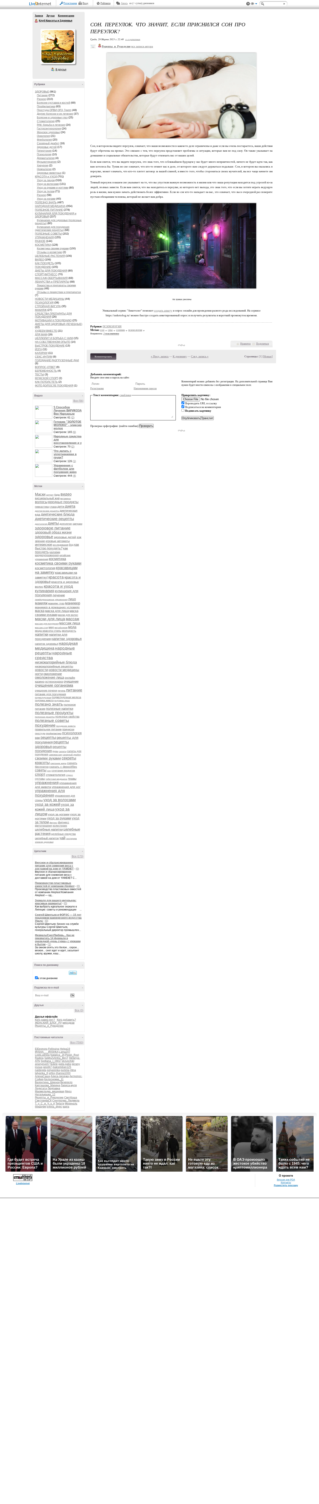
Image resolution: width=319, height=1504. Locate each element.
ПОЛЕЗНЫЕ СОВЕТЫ (48, 233)
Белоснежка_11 (54, 1079)
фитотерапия (43, 825)
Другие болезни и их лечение (55, 113)
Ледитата (41, 1088)
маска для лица (57, 611)
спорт (40, 774)
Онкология (43, 136)
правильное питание (48, 729)
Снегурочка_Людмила (65, 1100)
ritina (73, 1070)
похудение (45, 725)
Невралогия (44, 169)
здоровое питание (53, 528)
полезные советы (52, 720)
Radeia (39, 1058)
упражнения (47, 782)
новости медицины (64, 670)
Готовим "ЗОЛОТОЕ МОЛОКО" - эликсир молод (68, 425)
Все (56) (78, 400)
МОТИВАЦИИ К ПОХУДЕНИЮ (53, 320)
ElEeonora (41, 1048)
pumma (65, 1070)
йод (71, 544)
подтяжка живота (44, 700)
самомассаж (55, 754)
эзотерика (71, 838)
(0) (77, 868)
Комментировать (103, 356)
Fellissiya (53, 1048)
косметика (57, 559)
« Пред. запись (160, 356)
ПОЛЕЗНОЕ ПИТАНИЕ (49, 209)
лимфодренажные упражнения (51, 599)
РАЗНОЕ (40, 241)
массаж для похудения (47, 623)
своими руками (48, 758)
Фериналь (71, 1103)
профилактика (53, 733)
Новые (268, 356)
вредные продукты (63, 502)
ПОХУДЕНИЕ (43, 267)
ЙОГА (38, 349)
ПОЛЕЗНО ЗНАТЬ (46, 202)
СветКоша (70, 1097)
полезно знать (49, 704)
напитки (41, 634)
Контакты (286, 1182)
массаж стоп (41, 627)
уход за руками (59, 818)
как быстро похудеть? (57, 546)
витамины (65, 498)
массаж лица (69, 623)
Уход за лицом (46, 180)
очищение (71, 681)
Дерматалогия (46, 158)
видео (66, 494)
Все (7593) (76, 1042)
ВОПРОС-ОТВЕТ (45, 367)
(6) (74, 432)
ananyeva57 (42, 1064)
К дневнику (180, 356)
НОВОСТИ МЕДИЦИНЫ (49, 298)
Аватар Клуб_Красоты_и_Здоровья (57, 46)
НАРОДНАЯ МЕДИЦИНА (50, 206)
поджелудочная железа (66, 697)
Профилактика (46, 106)
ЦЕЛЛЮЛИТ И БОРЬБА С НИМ (54, 338)
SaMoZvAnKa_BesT (56, 1058)
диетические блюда (57, 514)
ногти (39, 674)
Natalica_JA (57, 1054)
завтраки (77, 523)
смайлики (125, 395)
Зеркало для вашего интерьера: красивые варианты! (55, 902)
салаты (62, 751)
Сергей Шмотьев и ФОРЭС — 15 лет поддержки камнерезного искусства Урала (58, 917)
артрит (50, 495)
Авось (124, 3)
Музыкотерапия (47, 161)
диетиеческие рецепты (47, 511)
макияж (41, 603)
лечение (59, 595)
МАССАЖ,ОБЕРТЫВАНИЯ (51, 278)
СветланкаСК (43, 1100)
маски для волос (68, 615)
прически (68, 729)
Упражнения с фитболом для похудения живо (65, 469)
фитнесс (63, 822)
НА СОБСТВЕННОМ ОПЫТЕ (52, 341)
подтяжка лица (62, 700)
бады (57, 494)
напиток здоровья (46, 643)
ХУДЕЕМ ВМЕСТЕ (46, 330)
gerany (76, 1064)
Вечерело (66, 1082)
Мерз (68, 1091)
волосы (41, 502)
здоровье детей (65, 537)
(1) (74, 461)
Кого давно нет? (45, 1019)
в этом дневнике (48, 978)
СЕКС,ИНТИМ (43, 356)
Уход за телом (45, 191)
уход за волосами (59, 800)
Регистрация (70, 3)
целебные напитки (49, 829)
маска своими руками (56, 613)
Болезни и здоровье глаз (52, 117)
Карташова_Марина (47, 1085)
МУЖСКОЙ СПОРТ (46, 378)
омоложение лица (49, 677)
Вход (85, 3)
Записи (39, 15)
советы (40, 770)
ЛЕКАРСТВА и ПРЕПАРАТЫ (52, 281)
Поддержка (248, 4)
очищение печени (46, 690)
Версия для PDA (286, 1179)
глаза (53, 506)
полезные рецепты (45, 717)
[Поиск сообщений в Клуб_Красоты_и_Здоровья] (73, 973)
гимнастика (42, 506)
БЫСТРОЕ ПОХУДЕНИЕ (50, 345)
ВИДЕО (39, 259)
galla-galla (64, 1064)
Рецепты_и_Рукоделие (49, 1025)
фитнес (53, 822)
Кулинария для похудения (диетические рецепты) (52, 229)
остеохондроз (54, 681)
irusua (38, 1067)
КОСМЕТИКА (43, 244)
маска (39, 611)
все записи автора (142, 46)
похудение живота (66, 726)
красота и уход (58, 586)
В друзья (61, 69)
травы (72, 778)
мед (51, 627)
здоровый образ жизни (53, 532)
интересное (43, 544)
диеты (53, 523)
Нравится (245, 343)
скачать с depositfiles (63, 766)
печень (62, 690)
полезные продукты (54, 712)
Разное (41, 99)
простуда (40, 733)
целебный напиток (47, 838)
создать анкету (163, 310)
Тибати (60, 1103)
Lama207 (64, 1051)
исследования (60, 545)
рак (37, 738)
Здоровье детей (47, 147)
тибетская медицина (56, 779)
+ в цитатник (132, 39)
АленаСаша (42, 1076)
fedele (54, 1064)
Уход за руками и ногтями (52, 187)
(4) (74, 475)
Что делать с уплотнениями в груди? (65, 454)
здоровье (44, 536)
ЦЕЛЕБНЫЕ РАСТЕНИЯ (50, 255)
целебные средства (63, 834)
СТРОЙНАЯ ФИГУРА (48, 306)
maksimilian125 (62, 1067)
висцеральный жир (47, 498)
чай (62, 838)
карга (66, 1106)
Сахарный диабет (48, 143)
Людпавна (54, 1088)
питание (74, 690)
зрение (40, 541)
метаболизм (60, 627)
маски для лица (50, 619)
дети (60, 506)
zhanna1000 (63, 1073)
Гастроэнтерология (49, 128)
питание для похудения (50, 694)
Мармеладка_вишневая (49, 1091)
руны (55, 751)
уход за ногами (58, 814)
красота (56, 577)
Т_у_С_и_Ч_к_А (45, 1103)
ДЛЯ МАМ (41, 334)
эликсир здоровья (44, 842)
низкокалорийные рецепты (54, 666)
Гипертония (44, 150)
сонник (120, 330)
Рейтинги (105, 3)
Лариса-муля (69, 1085)
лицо (72, 599)
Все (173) (77, 856)
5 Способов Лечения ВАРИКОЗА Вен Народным (68, 410)
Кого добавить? (66, 1019)
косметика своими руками (58, 563)
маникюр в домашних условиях (57, 607)
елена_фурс (54, 1106)
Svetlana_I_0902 (51, 1061)
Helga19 (65, 1048)
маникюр (72, 603)
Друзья (50, 15)
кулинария (44, 591)
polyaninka (53, 1070)
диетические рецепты (54, 519)
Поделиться (262, 343)
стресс (69, 775)
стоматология (55, 774)
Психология (44, 154)
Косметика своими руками (53, 248)
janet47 (47, 1067)
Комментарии (66, 15)
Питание (42, 95)
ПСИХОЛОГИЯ (44, 302)
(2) (72, 417)
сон (49, 770)
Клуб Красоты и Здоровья (36, 21)
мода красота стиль (48, 630)
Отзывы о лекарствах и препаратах (59, 292)
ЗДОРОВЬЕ (42, 91)
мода (72, 627)
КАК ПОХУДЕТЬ (44, 263)
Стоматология (46, 121)
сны (110, 330)
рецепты (48, 737)
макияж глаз (56, 603)
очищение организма (54, 685)
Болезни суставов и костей (53, 102)
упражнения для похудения (50, 793)
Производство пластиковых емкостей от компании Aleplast (54, 885)
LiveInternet (41, 4)
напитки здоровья (66, 639)
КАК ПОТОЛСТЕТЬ (46, 381)
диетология (41, 524)
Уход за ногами (46, 198)
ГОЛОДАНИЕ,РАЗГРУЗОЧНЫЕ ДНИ (57, 360)
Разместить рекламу (286, 1185)
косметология (45, 568)
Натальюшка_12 (45, 1094)
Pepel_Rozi (72, 1054)
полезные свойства (67, 716)
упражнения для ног (66, 787)
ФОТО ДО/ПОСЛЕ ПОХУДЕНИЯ (54, 385)
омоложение (52, 674)
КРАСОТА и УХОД (46, 176)
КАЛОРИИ (41, 353)
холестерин (60, 825)
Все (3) (79, 1010)
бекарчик (40, 1106)
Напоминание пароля (145, 388)
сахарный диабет (71, 754)
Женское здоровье (48, 132)
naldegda (40, 1070)
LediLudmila (42, 1054)
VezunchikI (67, 1061)
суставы (40, 778)
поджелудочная (43, 697)
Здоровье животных (49, 172)
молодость (69, 630)
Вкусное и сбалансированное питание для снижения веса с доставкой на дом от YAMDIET (54, 865)
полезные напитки (59, 708)
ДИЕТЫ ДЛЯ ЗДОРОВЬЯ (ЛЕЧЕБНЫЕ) (58, 324)
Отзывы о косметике (49, 252)
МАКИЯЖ (41, 310)
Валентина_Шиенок (47, 1082)
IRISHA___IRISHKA (46, 1051)
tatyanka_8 (41, 1073)
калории (54, 552)
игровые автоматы (58, 541)
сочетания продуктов (63, 770)
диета (70, 506)
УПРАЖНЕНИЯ (44, 237)
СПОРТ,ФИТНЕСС (46, 274)
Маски (40, 494)
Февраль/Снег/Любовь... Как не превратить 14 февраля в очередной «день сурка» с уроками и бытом (58, 940)
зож (79, 537)
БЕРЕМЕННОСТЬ (46, 370)
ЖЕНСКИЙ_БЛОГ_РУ (48, 1022)
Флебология (44, 139)
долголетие (65, 523)
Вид (254, 4)
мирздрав (68, 1022)
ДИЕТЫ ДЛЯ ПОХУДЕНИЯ (51, 270)
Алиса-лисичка (60, 1076)
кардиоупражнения (47, 555)
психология (72, 733)
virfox (52, 1073)
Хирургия (42, 165)
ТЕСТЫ (39, 374)
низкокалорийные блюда (56, 662)
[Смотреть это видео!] (44, 412)
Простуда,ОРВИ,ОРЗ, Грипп (54, 110)
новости (41, 670)
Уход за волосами (48, 184)
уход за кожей (47, 804)
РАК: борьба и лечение (51, 124)
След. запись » (200, 356)
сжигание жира (58, 763)
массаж (72, 619)
